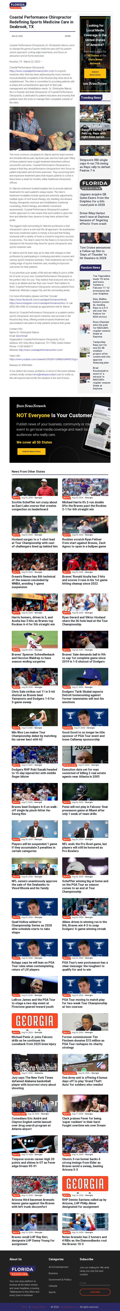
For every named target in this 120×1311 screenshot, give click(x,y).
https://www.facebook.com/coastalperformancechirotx (38, 299)
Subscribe (95, 1292)
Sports (52, 1292)
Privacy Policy (38, 1306)
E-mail (83, 1282)
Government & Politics (60, 1279)
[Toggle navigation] (108, 5)
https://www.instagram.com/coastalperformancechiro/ (38, 303)
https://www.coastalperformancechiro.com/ (32, 70)
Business (53, 1273)
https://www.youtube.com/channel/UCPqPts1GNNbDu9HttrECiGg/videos (47, 359)
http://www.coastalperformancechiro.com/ (41, 349)
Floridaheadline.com (69, 1306)
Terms (24, 1306)
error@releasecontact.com (47, 374)
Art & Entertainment (58, 1267)
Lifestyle (53, 1285)
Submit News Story (95, 73)
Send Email (21, 335)
